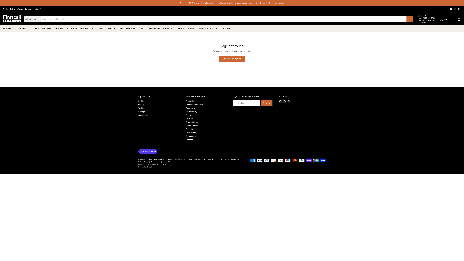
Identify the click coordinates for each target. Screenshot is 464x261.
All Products (8, 28)
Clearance (167, 28)
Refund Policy (191, 133)
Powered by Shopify (145, 167)
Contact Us (37, 9)
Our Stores (422, 22)
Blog (217, 28)
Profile (5, 9)
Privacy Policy (191, 112)
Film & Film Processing (52, 28)
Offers (141, 28)
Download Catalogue (185, 28)
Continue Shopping (232, 58)
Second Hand (154, 28)
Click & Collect (192, 126)
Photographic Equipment (103, 28)
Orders (12, 9)
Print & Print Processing (77, 28)
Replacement (191, 136)
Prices (188, 115)
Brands (36, 28)
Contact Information (194, 105)
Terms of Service (192, 140)
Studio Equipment (126, 28)
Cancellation (191, 129)
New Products (23, 28)
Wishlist (20, 9)
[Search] (409, 19)
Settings (28, 9)
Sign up (267, 103)
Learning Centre (204, 28)
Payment (189, 119)
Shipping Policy (192, 122)
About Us (227, 28)
